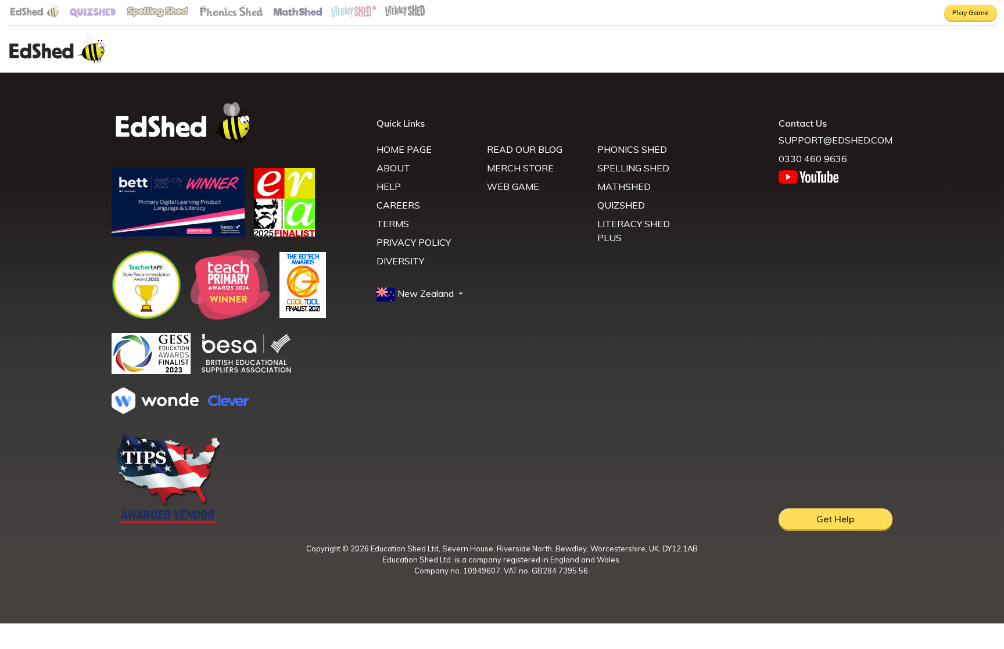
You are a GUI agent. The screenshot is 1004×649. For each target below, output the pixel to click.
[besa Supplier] (246, 371)
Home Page (404, 149)
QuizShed (621, 205)
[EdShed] (237, 123)
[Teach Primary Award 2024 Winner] (230, 316)
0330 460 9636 (813, 158)
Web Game (513, 186)
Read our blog (524, 149)
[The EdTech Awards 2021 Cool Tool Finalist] (302, 314)
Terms (392, 224)
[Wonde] (155, 410)
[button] (420, 294)
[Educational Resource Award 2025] (284, 233)
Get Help (835, 519)
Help (388, 186)
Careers (398, 205)
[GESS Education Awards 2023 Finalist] (151, 371)
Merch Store (520, 168)
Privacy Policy (413, 242)
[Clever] (228, 402)
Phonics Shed (632, 149)
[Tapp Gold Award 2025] (146, 316)
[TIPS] (168, 522)
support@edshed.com (835, 140)
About (393, 168)
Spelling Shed (633, 168)
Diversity (400, 261)
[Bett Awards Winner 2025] (178, 233)
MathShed (624, 186)
